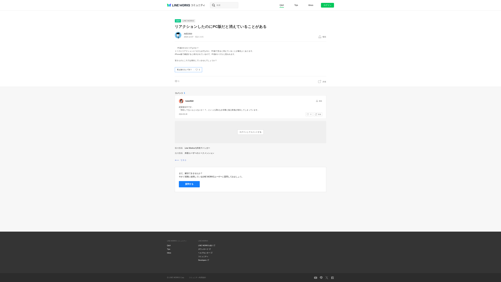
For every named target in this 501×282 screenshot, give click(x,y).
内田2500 (188, 34)
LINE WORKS (188, 21)
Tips (296, 5)
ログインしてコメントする (250, 132)
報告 (324, 37)
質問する (189, 184)
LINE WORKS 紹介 (205, 245)
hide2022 (189, 101)
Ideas (310, 5)
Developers (202, 260)
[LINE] (321, 277)
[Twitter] (326, 277)
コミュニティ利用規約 (197, 277)
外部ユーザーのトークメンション (199, 153)
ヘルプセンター (204, 253)
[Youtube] (315, 277)
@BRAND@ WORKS (178, 5)
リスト (183, 160)
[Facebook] (332, 277)
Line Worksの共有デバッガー (197, 148)
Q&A (282, 5)
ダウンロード (203, 249)
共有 (324, 82)
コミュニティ (198, 5)
